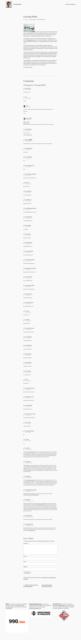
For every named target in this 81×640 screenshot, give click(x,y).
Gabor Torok (28, 88)
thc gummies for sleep (30, 388)
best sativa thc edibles (30, 285)
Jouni (27, 105)
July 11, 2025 (28, 175)
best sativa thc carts (30, 396)
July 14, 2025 (28, 440)
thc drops (27, 465)
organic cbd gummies (40, 504)
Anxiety (27, 439)
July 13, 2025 (28, 432)
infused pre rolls (29, 293)
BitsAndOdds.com (62, 605)
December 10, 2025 (29, 516)
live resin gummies (29, 302)
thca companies (29, 276)
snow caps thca (29, 156)
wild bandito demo (29, 524)
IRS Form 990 (21, 605)
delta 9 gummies (29, 148)
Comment (25, 543)
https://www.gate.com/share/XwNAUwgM (31, 494)
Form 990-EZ (10, 606)
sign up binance (29, 515)
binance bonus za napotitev (31, 489)
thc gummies (28, 225)
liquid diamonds (29, 242)
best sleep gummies (30, 480)
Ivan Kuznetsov (17, 4)
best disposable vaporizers (31, 208)
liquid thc (28, 319)
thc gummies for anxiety (30, 413)
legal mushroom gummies (31, 268)
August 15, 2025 (29, 462)
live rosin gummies (29, 251)
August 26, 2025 (29, 477)
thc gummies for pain (30, 328)
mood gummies (29, 336)
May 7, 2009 (28, 106)
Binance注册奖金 (29, 139)
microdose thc (29, 362)
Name (25, 556)
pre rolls (27, 311)
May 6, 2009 (28, 89)
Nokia (44, 19)
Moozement (31, 40)
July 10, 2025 (28, 158)
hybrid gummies (29, 216)
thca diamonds (29, 345)
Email (25, 561)
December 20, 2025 (29, 525)
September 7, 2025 (29, 491)
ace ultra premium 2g (30, 165)
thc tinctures (28, 371)
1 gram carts (28, 422)
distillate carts (28, 199)
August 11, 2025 (29, 449)
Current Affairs (40, 19)
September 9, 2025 (29, 500)
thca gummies (28, 353)
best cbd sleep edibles (30, 259)
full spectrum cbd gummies (31, 174)
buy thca (27, 182)
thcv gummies (28, 191)
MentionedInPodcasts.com (35, 608)
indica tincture (31, 451)
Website (25, 566)
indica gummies (29, 405)
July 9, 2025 (28, 149)
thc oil (27, 379)
